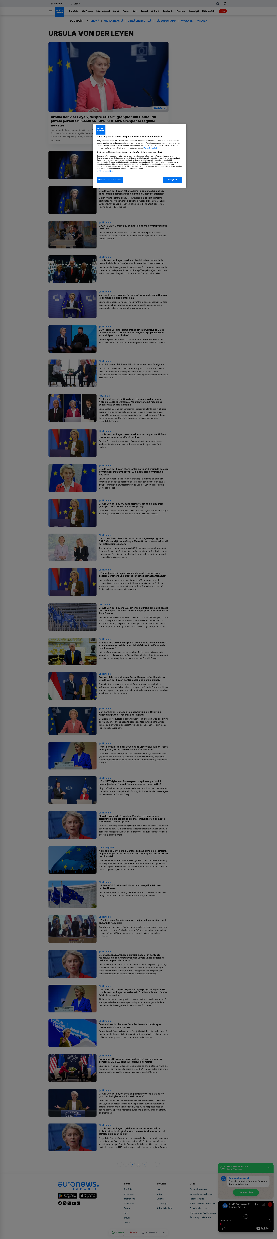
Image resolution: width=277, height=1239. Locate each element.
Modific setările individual (109, 180)
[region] (139, 156)
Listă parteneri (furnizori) (108, 171)
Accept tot (172, 180)
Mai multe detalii (150, 148)
